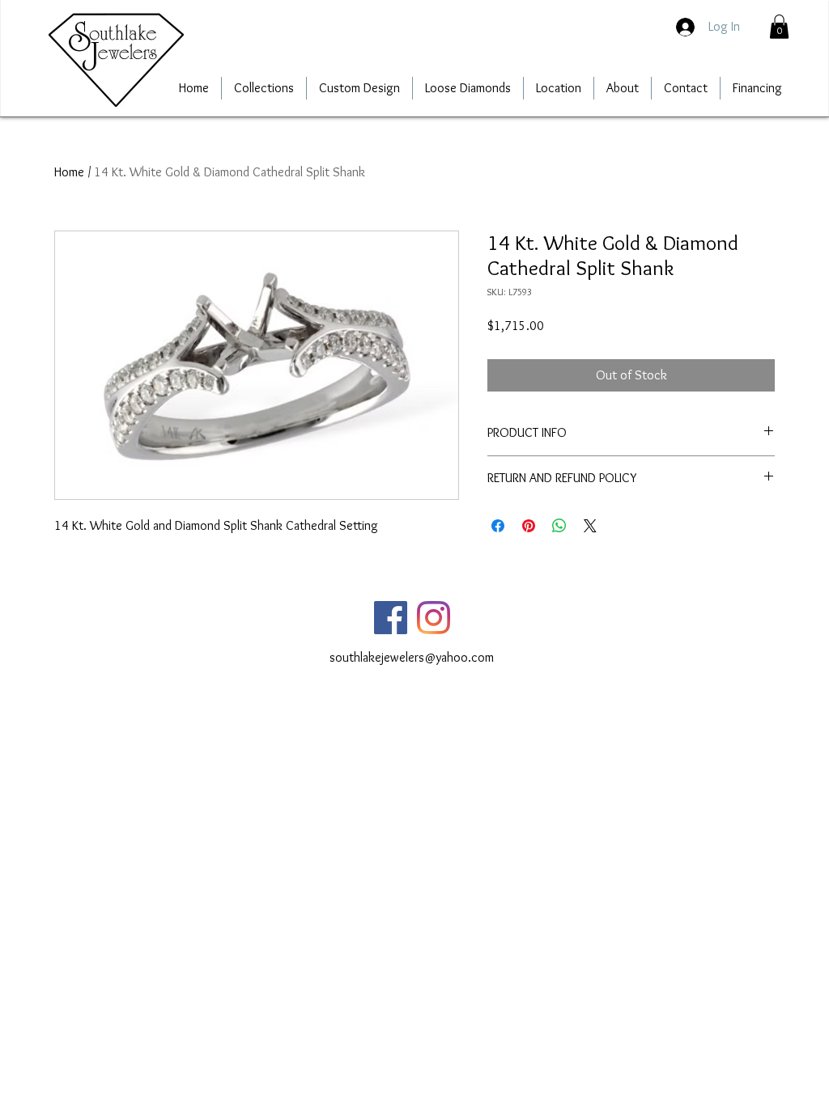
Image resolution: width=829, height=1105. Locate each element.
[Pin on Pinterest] (528, 526)
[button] (779, 27)
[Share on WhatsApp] (559, 526)
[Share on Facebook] (498, 526)
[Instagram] (433, 617)
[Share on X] (590, 526)
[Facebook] (390, 617)
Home (69, 172)
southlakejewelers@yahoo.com (411, 657)
